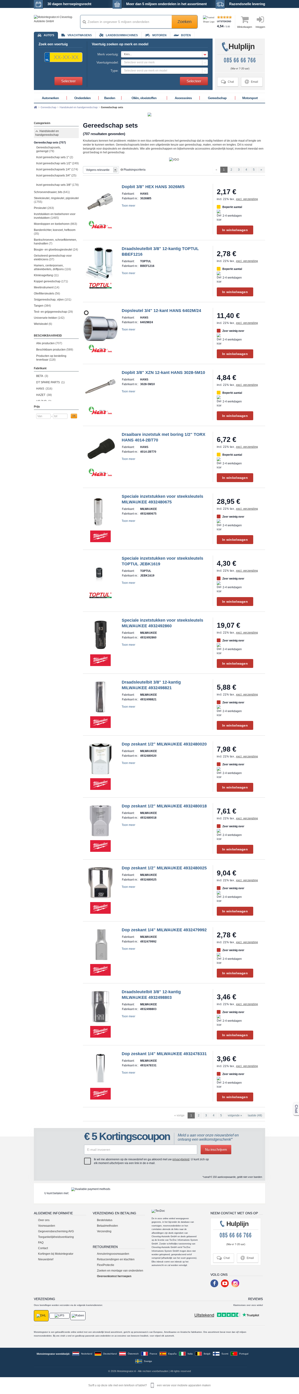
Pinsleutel (44, 208)
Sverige (148, 1361)
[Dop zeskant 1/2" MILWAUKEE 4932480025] (100, 882)
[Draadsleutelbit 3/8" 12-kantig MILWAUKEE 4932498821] (100, 696)
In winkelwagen (235, 230)
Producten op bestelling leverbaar (51, 357)
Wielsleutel (43, 324)
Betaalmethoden (107, 1225)
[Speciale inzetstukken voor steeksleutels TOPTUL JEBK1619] (100, 572)
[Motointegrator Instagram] (235, 1283)
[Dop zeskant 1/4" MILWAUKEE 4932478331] (100, 1068)
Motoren (159, 35)
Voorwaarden (46, 1225)
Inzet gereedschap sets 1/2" (57, 163)
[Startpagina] (35, 107)
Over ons (44, 1220)
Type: (114, 70)
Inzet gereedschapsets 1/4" (57, 169)
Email (251, 81)
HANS (44, 388)
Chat (227, 81)
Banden (109, 98)
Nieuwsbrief (45, 1259)
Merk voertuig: (108, 54)
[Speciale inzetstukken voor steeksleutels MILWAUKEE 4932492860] (100, 634)
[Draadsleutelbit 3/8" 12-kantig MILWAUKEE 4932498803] (100, 1006)
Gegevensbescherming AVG (56, 1231)
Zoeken (185, 21)
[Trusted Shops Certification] (209, 21)
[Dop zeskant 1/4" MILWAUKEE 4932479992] (100, 944)
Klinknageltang (46, 275)
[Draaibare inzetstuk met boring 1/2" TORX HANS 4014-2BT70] (100, 449)
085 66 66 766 (240, 60)
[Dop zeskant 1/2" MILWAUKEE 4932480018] (100, 820)
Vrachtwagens (80, 35)
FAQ (40, 1242)
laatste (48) (255, 1115)
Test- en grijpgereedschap (53, 311)
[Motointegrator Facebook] (214, 1283)
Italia (190, 1353)
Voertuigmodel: (107, 62)
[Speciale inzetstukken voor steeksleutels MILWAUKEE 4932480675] (100, 510)
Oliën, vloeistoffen (144, 98)
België (207, 1353)
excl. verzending (247, 199)
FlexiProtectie (105, 1265)
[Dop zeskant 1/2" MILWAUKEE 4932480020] (100, 758)
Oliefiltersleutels (47, 293)
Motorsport (250, 98)
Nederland (86, 1353)
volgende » (235, 1115)
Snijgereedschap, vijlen (52, 299)
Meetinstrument (46, 287)
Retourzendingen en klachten (116, 1259)
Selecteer (68, 81)
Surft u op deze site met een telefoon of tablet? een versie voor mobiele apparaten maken (149, 1385)
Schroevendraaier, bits (52, 192)
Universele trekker (49, 317)
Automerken (50, 98)
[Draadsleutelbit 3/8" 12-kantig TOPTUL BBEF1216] (100, 263)
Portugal (243, 1353)
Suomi (224, 1353)
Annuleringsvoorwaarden (113, 1253)
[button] (164, 54)
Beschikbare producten (54, 349)
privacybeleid (180, 1159)
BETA (42, 376)
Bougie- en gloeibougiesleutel (56, 249)
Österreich (133, 1353)
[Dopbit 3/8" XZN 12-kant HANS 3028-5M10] (100, 387)
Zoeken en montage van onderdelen (120, 1270)
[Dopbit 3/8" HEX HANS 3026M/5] (100, 201)
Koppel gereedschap (51, 281)
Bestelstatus (104, 1220)
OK (73, 416)
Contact (43, 1248)
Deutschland (110, 1353)
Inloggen (260, 26)
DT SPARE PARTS (50, 382)
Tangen (42, 305)
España (172, 1353)
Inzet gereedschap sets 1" (54, 157)
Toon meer (128, 205)
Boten (186, 35)
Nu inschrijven (216, 1149)
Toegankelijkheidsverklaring (56, 1237)
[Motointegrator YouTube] (225, 1283)
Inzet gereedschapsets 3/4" (56, 175)
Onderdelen (82, 98)
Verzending (104, 1231)
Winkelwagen (244, 26)
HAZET (44, 395)
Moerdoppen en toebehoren (55, 224)
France (153, 1353)
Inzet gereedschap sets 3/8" (57, 184)
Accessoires (183, 98)
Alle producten (49, 343)
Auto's (49, 35)
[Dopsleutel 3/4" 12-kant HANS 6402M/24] (100, 325)
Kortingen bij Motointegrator (55, 1253)
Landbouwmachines (122, 35)
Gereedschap (217, 98)
